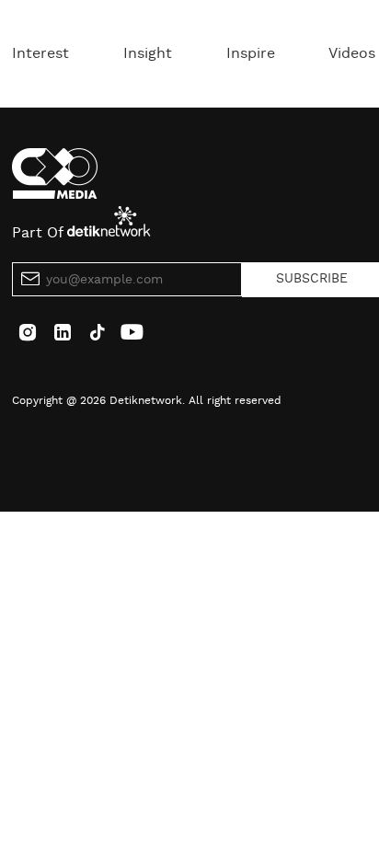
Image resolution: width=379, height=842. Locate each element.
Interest (40, 53)
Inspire (250, 53)
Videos (351, 53)
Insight (147, 53)
